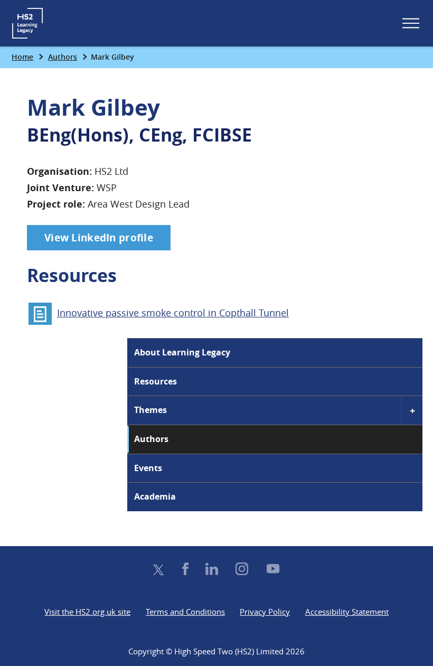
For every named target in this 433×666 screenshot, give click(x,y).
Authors (62, 57)
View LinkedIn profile (98, 238)
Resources (155, 381)
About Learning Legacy (182, 352)
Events (148, 468)
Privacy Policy (265, 611)
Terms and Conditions (185, 611)
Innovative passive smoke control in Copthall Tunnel (173, 312)
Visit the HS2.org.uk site (87, 611)
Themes (150, 410)
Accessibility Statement (347, 611)
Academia (155, 496)
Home (22, 57)
